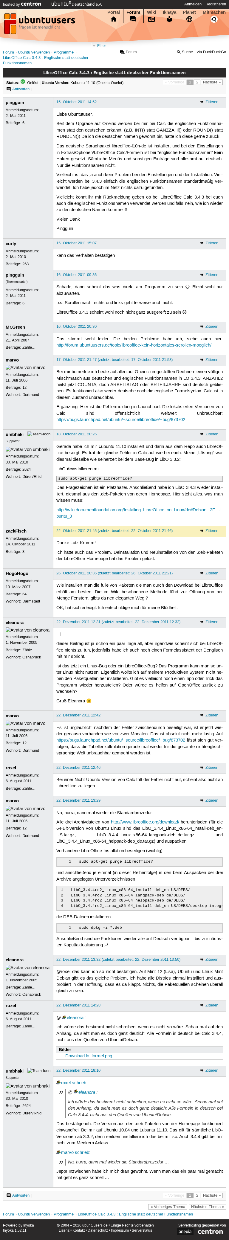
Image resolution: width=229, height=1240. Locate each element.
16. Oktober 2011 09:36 (76, 274)
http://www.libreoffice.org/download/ (145, 822)
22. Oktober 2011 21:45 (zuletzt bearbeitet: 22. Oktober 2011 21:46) (114, 530)
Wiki (151, 12)
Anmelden (193, 4)
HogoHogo (17, 573)
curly (11, 244)
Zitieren (211, 102)
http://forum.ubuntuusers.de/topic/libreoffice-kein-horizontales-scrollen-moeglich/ (133, 345)
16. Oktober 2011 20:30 (76, 326)
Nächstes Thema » (207, 1206)
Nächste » (212, 82)
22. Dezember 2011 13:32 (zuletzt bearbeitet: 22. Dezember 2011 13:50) (118, 959)
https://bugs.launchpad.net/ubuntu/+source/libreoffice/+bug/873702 (120, 420)
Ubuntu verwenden (34, 52)
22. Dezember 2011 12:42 (78, 715)
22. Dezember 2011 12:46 (78, 767)
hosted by (12, 4)
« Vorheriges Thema (168, 1206)
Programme (64, 52)
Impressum (120, 1230)
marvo (12, 360)
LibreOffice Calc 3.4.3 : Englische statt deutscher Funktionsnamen (135, 1214)
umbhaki (15, 434)
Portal (113, 12)
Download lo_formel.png (88, 1056)
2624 (26, 469)
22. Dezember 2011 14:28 (78, 1005)
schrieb (79, 1083)
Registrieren (215, 4)
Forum (133, 12)
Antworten (21, 89)
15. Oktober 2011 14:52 (76, 102)
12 (24, 387)
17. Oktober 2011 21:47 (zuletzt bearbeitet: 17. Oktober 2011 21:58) (114, 359)
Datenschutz (98, 1230)
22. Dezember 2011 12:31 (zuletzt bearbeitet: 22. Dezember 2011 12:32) (118, 622)
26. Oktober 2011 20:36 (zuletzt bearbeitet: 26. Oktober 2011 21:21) (114, 573)
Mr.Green (15, 327)
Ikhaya (169, 12)
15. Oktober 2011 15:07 (76, 243)
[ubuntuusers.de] (40, 25)
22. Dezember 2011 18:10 (78, 1070)
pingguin (15, 103)
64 (24, 594)
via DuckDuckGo (211, 52)
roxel (11, 768)
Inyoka (28, 1225)
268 (25, 264)
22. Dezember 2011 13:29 (78, 800)
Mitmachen (214, 12)
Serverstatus (142, 1230)
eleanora (15, 623)
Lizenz (64, 1230)
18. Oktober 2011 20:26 (76, 434)
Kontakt (78, 1230)
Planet (189, 12)
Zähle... (28, 347)
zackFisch (16, 531)
